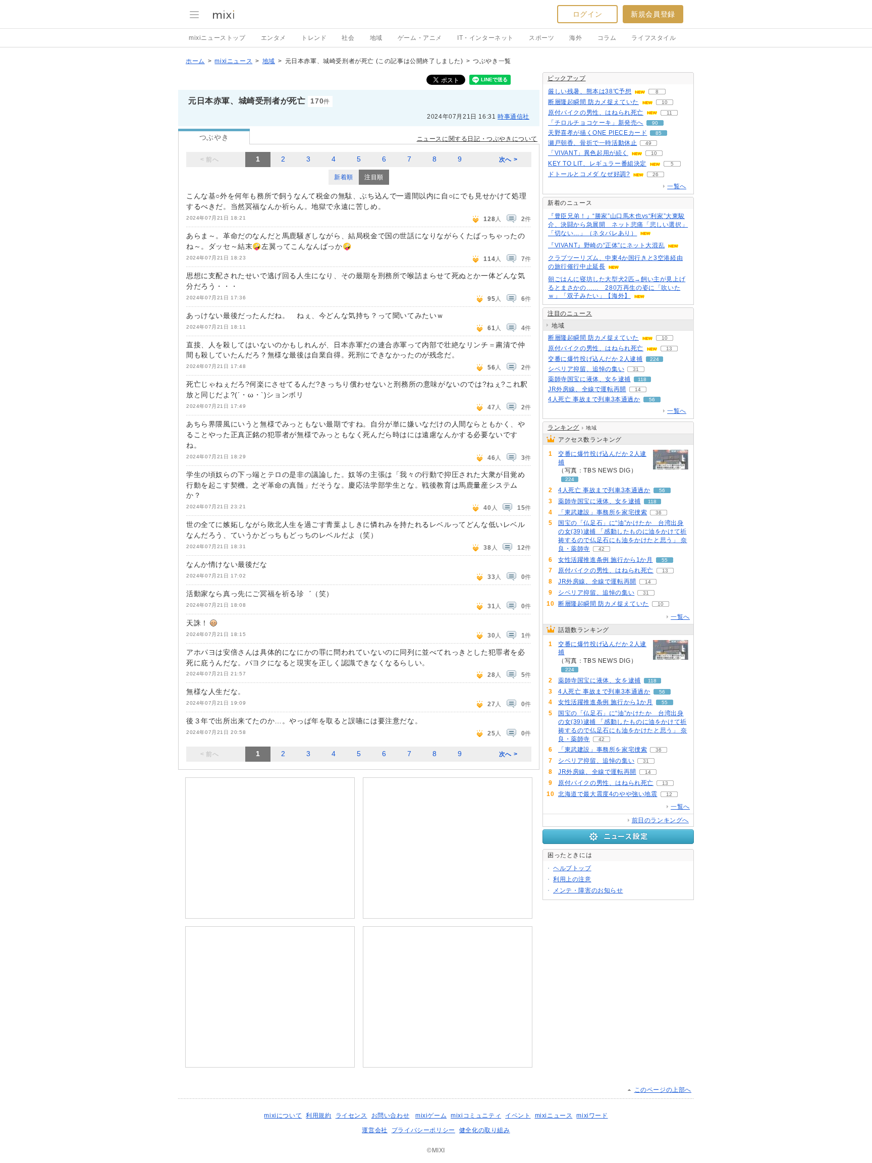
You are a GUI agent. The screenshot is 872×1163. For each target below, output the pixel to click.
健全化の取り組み (484, 1130)
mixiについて (283, 1115)
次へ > (508, 159)
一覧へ (676, 186)
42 (601, 549)
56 (652, 399)
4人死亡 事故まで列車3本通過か (594, 399)
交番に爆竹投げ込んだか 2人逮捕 (595, 358)
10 (665, 102)
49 (648, 143)
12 (669, 794)
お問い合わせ (390, 1115)
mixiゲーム (431, 1115)
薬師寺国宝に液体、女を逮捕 (589, 379)
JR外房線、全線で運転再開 (587, 389)
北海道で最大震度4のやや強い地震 (608, 794)
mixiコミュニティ (476, 1115)
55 (665, 560)
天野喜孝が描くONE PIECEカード (597, 132)
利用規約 (318, 1115)
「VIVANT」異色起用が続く (588, 152)
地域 (376, 37)
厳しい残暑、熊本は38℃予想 (589, 91)
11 (669, 113)
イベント (517, 1115)
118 (642, 379)
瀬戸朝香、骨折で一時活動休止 (592, 142)
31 (636, 369)
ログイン (587, 14)
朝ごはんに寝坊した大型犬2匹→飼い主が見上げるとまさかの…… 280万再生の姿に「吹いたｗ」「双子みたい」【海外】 (616, 288)
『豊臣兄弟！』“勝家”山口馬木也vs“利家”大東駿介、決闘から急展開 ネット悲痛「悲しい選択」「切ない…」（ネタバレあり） (618, 225)
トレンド (313, 37)
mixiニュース (233, 61)
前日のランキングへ (660, 820)
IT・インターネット (485, 37)
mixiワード (592, 1115)
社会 (348, 37)
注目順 (374, 177)
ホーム (195, 61)
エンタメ (273, 37)
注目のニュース (570, 313)
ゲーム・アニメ (420, 37)
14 (638, 389)
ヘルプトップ (572, 868)
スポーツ (541, 37)
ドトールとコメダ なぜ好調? (589, 174)
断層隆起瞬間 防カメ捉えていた (593, 101)
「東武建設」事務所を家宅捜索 (602, 512)
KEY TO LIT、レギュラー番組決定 (597, 163)
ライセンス (351, 1115)
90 (655, 123)
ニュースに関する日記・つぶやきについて (477, 138)
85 (659, 133)
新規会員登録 (653, 14)
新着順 (343, 177)
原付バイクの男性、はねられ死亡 (595, 112)
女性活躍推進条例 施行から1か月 (605, 559)
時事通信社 (513, 116)
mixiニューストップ (217, 37)
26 (655, 174)
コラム (607, 37)
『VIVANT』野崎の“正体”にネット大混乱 (606, 245)
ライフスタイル (653, 37)
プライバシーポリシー (423, 1130)
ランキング (563, 427)
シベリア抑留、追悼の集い (586, 369)
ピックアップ (567, 78)
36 (659, 512)
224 (654, 359)
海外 (575, 37)
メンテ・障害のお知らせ (588, 890)
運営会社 (374, 1130)
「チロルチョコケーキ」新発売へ (595, 122)
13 (669, 348)
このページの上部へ (662, 1089)
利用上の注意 (572, 879)
